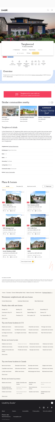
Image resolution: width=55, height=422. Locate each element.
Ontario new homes (6, 391)
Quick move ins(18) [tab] (31, 186)
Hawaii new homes (47, 349)
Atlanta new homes (6, 326)
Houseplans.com (17, 416)
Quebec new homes (34, 391)
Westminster (10, 76)
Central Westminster (7, 301)
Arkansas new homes (48, 343)
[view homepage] (4, 10)
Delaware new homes (48, 346)
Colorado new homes (23, 346)
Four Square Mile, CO (45, 315)
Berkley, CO (19, 309)
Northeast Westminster (13, 146)
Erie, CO (4, 315)
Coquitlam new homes (7, 368)
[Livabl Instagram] (43, 407)
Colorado (8, 292)
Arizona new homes (34, 343)
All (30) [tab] (7, 186)
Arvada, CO (4, 309)
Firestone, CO (19, 315)
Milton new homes (19, 371)
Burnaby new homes (33, 365)
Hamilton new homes (33, 368)
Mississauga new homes (34, 371)
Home (3, 292)
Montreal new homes (47, 371)
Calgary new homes (47, 365)
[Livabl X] (39, 407)
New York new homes (46, 332)
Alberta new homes (6, 382)
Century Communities (28, 46)
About (3, 411)
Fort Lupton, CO (31, 315)
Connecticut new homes (35, 346)
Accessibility (25, 411)
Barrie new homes (6, 365)
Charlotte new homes (34, 326)
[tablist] (19, 186)
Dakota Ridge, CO (31, 312)
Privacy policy (36, 411)
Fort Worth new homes (20, 329)
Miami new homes (33, 332)
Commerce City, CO (7, 312)
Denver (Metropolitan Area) (18, 292)
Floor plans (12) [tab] (19, 186)
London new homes (6, 371)
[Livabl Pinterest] (51, 407)
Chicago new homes (46, 326)
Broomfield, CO (44, 309)
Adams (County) (30, 292)
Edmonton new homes (20, 368)
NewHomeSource (6, 416)
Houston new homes (33, 329)
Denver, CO (43, 312)
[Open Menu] (52, 10)
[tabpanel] (27, 227)
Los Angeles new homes (20, 332)
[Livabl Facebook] (47, 407)
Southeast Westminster (23, 301)
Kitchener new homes (47, 368)
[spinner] (48, 10)
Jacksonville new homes (47, 329)
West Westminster (39, 301)
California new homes (7, 346)
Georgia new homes (34, 349)
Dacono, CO (19, 312)
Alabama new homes (7, 343)
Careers (14, 411)
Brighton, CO (30, 309)
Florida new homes (22, 349)
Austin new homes (19, 326)
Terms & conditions (47, 411)
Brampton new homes (20, 365)
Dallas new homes (6, 329)
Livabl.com (29, 281)
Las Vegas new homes (7, 332)
